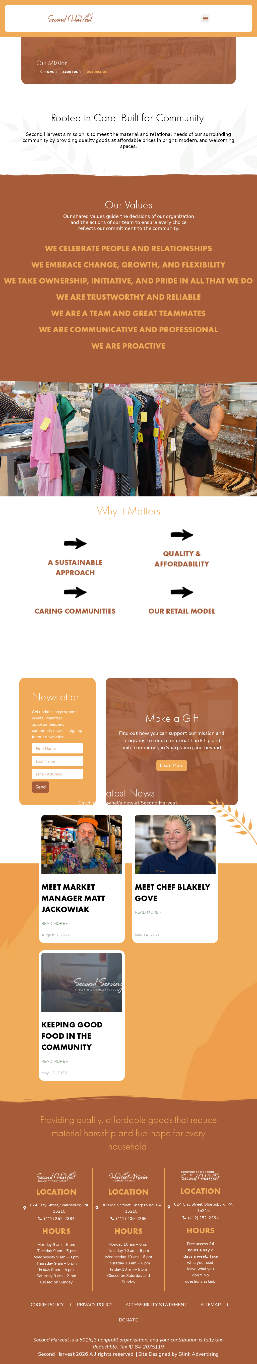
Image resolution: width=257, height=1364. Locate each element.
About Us (70, 72)
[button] (205, 18)
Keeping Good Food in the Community (72, 1036)
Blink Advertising (198, 1354)
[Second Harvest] (70, 18)
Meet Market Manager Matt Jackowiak (73, 898)
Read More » (54, 923)
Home (48, 72)
